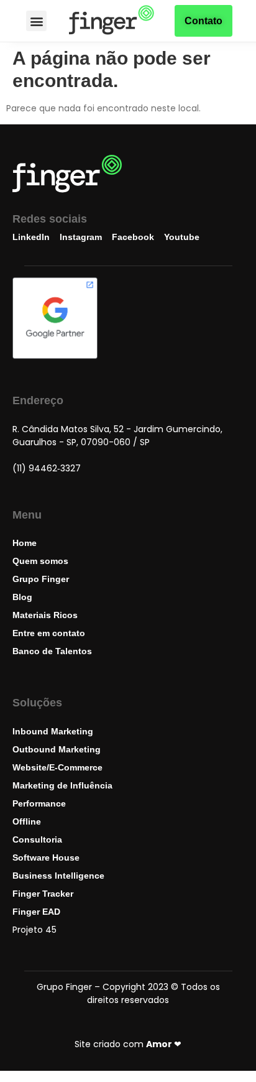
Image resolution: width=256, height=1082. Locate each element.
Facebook (133, 237)
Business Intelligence (58, 876)
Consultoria (37, 839)
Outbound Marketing (56, 749)
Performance (39, 803)
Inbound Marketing (52, 731)
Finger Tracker (42, 894)
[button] (36, 21)
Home (24, 543)
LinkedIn (31, 237)
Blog (22, 597)
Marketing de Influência (62, 785)
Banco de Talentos (52, 651)
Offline (26, 821)
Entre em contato (48, 633)
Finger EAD (36, 912)
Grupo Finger (40, 579)
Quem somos (40, 561)
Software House (46, 857)
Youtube (181, 237)
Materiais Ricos (45, 615)
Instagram (81, 237)
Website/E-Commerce (57, 767)
